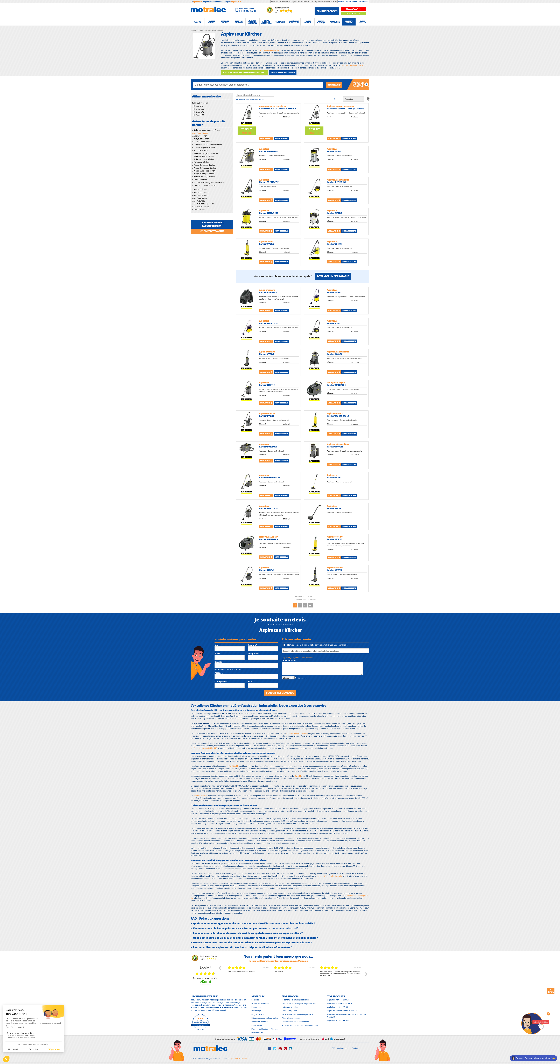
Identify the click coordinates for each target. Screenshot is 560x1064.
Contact (355, 1048)
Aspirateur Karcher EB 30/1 (338, 1020)
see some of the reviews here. (205, 978)
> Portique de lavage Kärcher (203, 176)
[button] (197, 21)
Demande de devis (281, 138)
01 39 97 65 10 (285, 1)
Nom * (217, 644)
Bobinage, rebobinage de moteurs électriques (300, 1025)
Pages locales (257, 1025)
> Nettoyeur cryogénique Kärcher (205, 153)
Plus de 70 (200, 115)
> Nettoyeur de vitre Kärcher (203, 156)
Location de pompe (289, 1010)
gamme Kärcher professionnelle (329, 876)
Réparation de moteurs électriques (295, 1021)
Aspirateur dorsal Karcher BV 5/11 (340, 1003)
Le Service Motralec (290, 1007)
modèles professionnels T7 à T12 (204, 748)
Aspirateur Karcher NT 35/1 (338, 999)
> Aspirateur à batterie (201, 189)
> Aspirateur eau (198, 200)
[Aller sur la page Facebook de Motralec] (269, 1049)
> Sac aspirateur (198, 209)
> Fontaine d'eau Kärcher (202, 141)
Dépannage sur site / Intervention (264, 1018)
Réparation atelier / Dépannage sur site (297, 1014)
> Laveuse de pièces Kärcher (203, 147)
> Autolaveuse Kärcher (201, 135)
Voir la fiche (265, 138)
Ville (250, 681)
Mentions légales (343, 1048)
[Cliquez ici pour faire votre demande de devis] (535, 1023)
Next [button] (366, 974)
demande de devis (327, 11)
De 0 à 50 (199, 106)
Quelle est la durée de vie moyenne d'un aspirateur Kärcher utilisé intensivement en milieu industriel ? (255, 937)
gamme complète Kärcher (269, 50)
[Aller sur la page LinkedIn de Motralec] (290, 1049)
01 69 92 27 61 (331, 1)
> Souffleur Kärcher (199, 179)
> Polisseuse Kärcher (200, 162)
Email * (218, 653)
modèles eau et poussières (297, 733)
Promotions (255, 1007)
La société (255, 999)
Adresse (219, 672)
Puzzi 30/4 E (233, 766)
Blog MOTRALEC (258, 1014)
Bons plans (352, 13)
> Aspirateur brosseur (200, 195)
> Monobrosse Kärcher (201, 150)
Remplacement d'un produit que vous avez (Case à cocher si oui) (317, 644)
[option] (249, 976)
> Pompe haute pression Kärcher (205, 170)
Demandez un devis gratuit (333, 276)
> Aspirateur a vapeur (200, 192)
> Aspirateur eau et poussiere (203, 203)
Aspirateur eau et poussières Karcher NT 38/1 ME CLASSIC (346, 1015)
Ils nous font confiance (260, 1003)
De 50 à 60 (200, 109)
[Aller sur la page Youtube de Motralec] (280, 1049)
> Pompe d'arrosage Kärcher (203, 165)
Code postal (221, 681)
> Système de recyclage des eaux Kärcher (208, 182)
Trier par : (338, 99)
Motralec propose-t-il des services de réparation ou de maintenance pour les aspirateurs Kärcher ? (252, 942)
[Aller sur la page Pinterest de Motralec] (285, 1049)
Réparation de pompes (291, 1018)
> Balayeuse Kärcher (200, 138)
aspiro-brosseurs (200, 795)
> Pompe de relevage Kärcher (204, 168)
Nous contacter (257, 1032)
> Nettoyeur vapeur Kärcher (203, 159)
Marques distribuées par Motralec (264, 1029)
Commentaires (289, 660)
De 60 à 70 (200, 112)
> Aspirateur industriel (200, 206)
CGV (333, 1048)
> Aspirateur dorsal (199, 198)
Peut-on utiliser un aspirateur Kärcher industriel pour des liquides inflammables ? (242, 947)
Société (341, 1)
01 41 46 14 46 (308, 1)
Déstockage (256, 1010)
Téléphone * (254, 653)
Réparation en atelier (259, 1021)
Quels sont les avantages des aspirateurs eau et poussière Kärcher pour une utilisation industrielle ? (254, 923)
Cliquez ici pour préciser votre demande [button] (297, 657)
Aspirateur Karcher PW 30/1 (338, 1007)
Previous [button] (219, 968)
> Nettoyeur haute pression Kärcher (206, 130)
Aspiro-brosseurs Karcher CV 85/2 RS (342, 1010)
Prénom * (252, 644)
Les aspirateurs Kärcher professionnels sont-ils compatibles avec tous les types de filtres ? (248, 933)
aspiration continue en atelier (352, 65)
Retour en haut (551, 992)
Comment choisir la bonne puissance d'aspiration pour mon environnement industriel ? (245, 928)
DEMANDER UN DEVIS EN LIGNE (283, 72)
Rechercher (334, 84)
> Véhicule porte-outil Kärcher (204, 185)
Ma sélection (364, 1)
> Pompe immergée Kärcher (203, 173)
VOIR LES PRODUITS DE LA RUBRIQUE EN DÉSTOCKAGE (243, 72)
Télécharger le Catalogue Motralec (295, 999)
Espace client (351, 1)
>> (310, 605)
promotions (352, 9)
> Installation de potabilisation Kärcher (207, 144)
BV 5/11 (298, 776)
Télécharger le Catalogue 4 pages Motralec (299, 1003)
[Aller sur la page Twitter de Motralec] (274, 1049)
